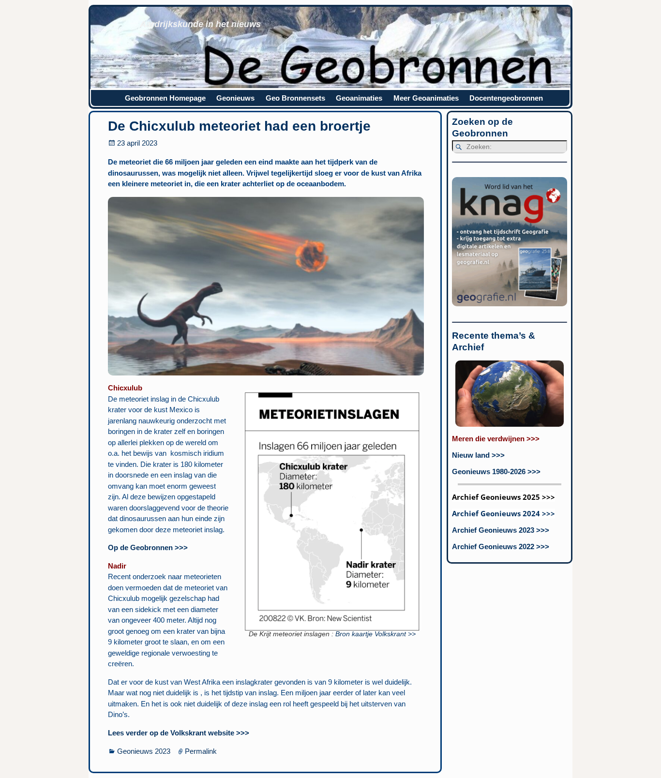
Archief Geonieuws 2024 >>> (503, 513)
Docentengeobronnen (506, 98)
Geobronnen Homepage (165, 98)
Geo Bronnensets (295, 98)
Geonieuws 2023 (143, 751)
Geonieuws (235, 98)
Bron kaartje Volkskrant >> (375, 634)
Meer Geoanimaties (426, 98)
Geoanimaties (359, 98)
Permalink (201, 751)
